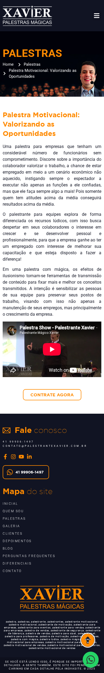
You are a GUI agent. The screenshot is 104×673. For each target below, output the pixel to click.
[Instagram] (13, 456)
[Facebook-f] (5, 456)
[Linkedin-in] (29, 456)
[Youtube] (21, 456)
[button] (97, 15)
